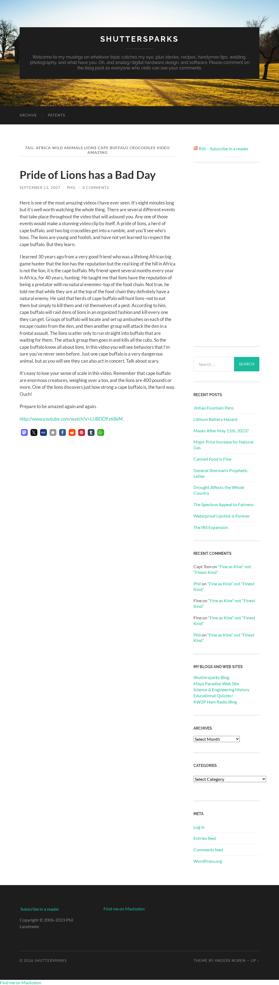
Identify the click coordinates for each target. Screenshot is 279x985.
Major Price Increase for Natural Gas (223, 444)
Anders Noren (230, 960)
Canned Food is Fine (212, 458)
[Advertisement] (226, 254)
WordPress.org (207, 861)
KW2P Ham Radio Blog (215, 701)
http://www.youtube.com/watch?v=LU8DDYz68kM (71, 419)
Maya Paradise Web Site (216, 683)
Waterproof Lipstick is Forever (221, 515)
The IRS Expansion (210, 527)
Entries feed (204, 838)
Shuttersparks (139, 39)
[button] (24, 432)
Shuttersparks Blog (211, 677)
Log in (199, 827)
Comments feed (208, 849)
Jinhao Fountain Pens (213, 407)
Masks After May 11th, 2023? (220, 430)
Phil (71, 187)
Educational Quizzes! (213, 695)
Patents (56, 115)
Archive (28, 115)
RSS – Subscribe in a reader (223, 148)
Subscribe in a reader (39, 908)
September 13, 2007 (40, 187)
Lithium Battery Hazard (215, 419)
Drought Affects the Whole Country (218, 490)
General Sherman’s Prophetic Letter (220, 473)
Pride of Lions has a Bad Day (88, 174)
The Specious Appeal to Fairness (223, 504)
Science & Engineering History (221, 689)
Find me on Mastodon (124, 908)
